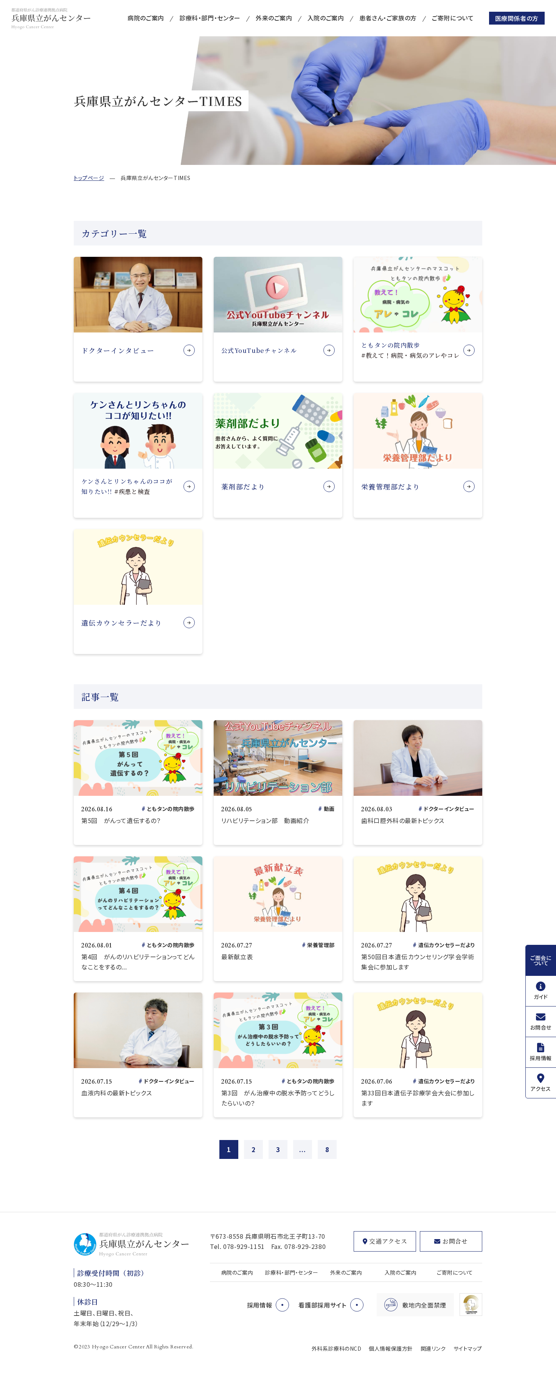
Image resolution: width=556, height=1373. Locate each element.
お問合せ (540, 1027)
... (302, 1149)
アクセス (541, 1088)
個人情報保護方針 (391, 1348)
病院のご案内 (145, 17)
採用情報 (541, 1058)
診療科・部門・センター (210, 17)
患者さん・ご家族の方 (388, 17)
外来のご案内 (274, 17)
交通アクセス (388, 1241)
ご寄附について (453, 17)
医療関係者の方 (517, 18)
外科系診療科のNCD (337, 1348)
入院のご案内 (326, 17)
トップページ (89, 178)
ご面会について (540, 960)
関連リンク (433, 1348)
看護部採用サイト (322, 1304)
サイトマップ (467, 1348)
